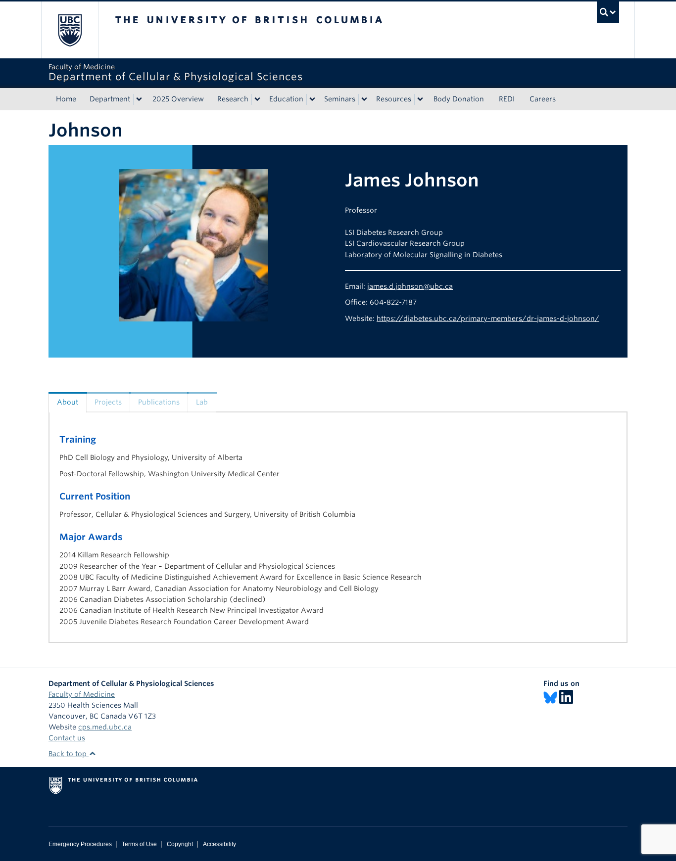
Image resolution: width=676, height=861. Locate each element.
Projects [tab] (108, 402)
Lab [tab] (202, 402)
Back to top (68, 754)
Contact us (66, 738)
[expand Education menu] (312, 99)
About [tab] (67, 402)
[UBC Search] (608, 12)
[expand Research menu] (257, 99)
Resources (393, 99)
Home (66, 99)
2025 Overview (178, 99)
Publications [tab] (159, 402)
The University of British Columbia (69, 29)
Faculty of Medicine (81, 694)
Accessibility (219, 844)
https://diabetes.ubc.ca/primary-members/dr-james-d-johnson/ (488, 318)
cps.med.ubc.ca (105, 727)
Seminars (339, 99)
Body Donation (459, 99)
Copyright (180, 844)
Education (286, 99)
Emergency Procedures (80, 844)
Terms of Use (139, 844)
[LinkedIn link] (566, 697)
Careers (543, 99)
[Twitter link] (550, 697)
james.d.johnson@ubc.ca (410, 286)
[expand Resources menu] (420, 99)
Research (232, 99)
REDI (507, 99)
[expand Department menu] (139, 99)
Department (110, 99)
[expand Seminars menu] (364, 99)
